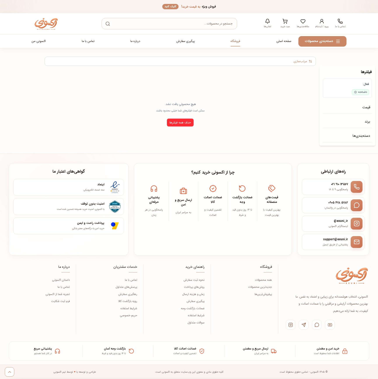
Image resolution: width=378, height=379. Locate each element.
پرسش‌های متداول (126, 287)
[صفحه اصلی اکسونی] (351, 275)
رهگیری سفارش (127, 294)
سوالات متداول (196, 323)
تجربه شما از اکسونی (58, 294)
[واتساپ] (317, 325)
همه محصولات (263, 280)
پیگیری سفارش (185, 41)
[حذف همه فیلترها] (328, 84)
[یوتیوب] (330, 325)
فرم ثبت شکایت (60, 301)
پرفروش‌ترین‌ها (263, 294)
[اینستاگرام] (290, 325)
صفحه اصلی (283, 41)
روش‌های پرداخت (194, 287)
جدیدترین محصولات (260, 287)
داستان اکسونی (61, 280)
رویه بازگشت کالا (127, 301)
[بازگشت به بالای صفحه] (9, 372)
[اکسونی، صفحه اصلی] (46, 24)
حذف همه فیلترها (180, 122)
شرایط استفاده (196, 315)
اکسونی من (39, 41)
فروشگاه (235, 41)
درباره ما (135, 41)
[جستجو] (107, 23)
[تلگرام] (303, 325)
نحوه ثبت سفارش (194, 280)
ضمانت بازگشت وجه (193, 308)
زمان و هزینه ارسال (193, 294)
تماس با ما (88, 41)
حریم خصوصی (128, 315)
